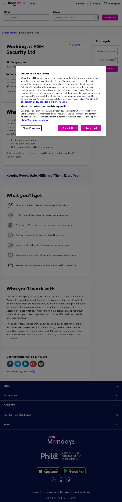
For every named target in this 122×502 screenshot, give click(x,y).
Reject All (68, 128)
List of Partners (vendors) (34, 120)
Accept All (91, 128)
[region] (61, 101)
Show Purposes (31, 128)
